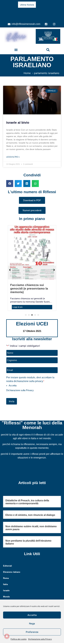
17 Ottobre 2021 (32, 326)
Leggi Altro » (13, 153)
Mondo (6, 592)
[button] (16, 45)
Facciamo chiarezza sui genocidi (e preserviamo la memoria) (29, 284)
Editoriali (7, 561)
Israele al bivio (17, 118)
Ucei (5, 598)
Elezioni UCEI (32, 319)
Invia (11, 396)
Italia (5, 580)
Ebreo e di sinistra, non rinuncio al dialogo (30, 510)
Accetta (32, 615)
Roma (6, 574)
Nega (32, 623)
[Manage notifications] (6, 636)
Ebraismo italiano (11, 568)
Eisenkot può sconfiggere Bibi (22, 11)
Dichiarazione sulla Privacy (40, 639)
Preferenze (32, 632)
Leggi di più (18, 303)
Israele (6, 586)
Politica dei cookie (19, 639)
